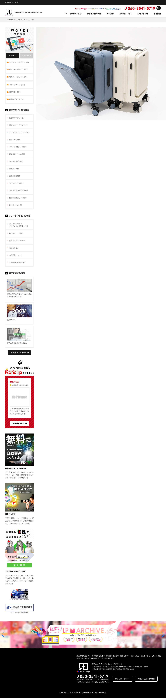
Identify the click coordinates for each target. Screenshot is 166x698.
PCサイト (12, 55)
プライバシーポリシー (122, 679)
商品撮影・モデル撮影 (17, 154)
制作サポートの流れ (16, 233)
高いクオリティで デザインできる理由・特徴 (18, 225)
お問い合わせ (142, 13)
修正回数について (15, 255)
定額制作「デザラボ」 (17, 118)
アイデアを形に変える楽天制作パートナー (28, 12)
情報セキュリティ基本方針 (146, 679)
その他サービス (126, 13)
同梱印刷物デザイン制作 (17, 198)
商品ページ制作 (14, 140)
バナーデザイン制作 (16, 161)
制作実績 (110, 13)
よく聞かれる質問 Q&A (17, 262)
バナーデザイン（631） (17, 85)
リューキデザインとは (73, 13)
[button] (3, 635)
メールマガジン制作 (16, 183)
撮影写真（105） (15, 92)
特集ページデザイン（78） (18, 77)
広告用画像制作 (14, 176)
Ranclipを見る (18, 423)
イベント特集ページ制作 (17, 147)
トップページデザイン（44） (19, 62)
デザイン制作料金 (94, 13)
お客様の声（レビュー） (17, 241)
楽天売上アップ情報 (19, 352)
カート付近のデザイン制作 (18, 190)
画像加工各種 (14, 169)
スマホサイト (26, 55)
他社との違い (14, 248)
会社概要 (157, 13)
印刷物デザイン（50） (17, 99)
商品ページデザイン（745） (19, 70)
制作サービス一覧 (15, 205)
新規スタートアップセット (18, 125)
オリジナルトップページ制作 (19, 132)
